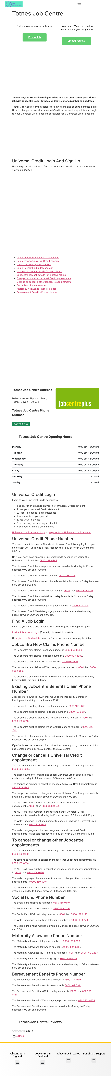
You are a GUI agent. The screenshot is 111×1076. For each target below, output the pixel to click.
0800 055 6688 (73, 649)
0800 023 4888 (73, 655)
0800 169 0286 (61, 908)
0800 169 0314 (77, 711)
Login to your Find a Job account (35, 267)
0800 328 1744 (80, 605)
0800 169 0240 (79, 920)
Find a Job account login (25, 632)
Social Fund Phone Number (31, 285)
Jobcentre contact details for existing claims (41, 274)
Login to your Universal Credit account (38, 257)
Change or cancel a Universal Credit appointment (44, 278)
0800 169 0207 (38, 881)
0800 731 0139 (72, 979)
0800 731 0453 (86, 1000)
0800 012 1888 (70, 661)
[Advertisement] (55, 75)
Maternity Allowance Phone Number (36, 288)
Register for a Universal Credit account (38, 261)
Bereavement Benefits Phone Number (37, 292)
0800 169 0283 (71, 941)
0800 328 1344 (67, 575)
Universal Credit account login (28, 532)
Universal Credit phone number (34, 264)
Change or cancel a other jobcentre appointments (44, 281)
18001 (67, 590)
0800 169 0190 (20, 424)
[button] (79, 4)
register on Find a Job (27, 638)
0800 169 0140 (61, 902)
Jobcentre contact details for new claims (39, 271)
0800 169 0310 (77, 706)
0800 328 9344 (48, 560)
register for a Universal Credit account (70, 532)
